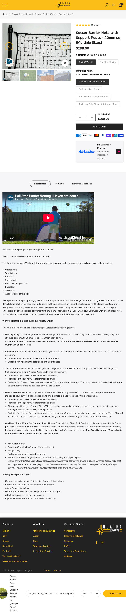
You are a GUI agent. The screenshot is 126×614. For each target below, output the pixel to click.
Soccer (5, 541)
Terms (47, 570)
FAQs (66, 546)
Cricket (5, 531)
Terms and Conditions (74, 551)
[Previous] (9, 46)
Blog (35, 541)
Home (5, 14)
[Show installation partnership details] (118, 151)
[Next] (64, 46)
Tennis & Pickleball (11, 556)
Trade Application (41, 546)
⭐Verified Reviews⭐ (44, 531)
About (36, 536)
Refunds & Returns (82, 183)
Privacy (57, 570)
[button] (83, 25)
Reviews (59, 183)
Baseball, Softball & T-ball (14, 561)
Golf (4, 536)
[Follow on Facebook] (96, 542)
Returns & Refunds (73, 536)
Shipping (68, 541)
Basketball (7, 546)
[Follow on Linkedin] (102, 542)
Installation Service (42, 551)
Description (40, 183)
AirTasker (68, 556)
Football (6, 551)
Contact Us (69, 531)
